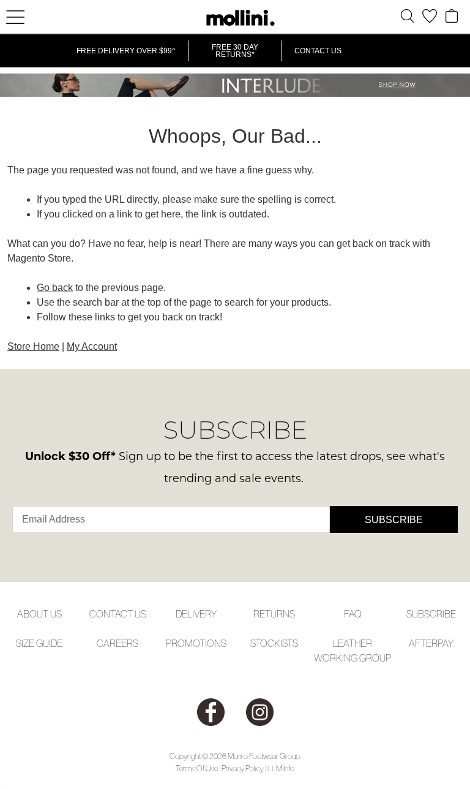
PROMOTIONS (196, 643)
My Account (92, 346)
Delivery (196, 613)
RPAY (442, 643)
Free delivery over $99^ (126, 51)
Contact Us (317, 51)
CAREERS (117, 643)
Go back (55, 287)
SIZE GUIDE (39, 643)
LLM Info (280, 768)
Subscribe (394, 520)
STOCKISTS (274, 643)
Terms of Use (197, 768)
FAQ (353, 613)
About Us (39, 613)
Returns (274, 613)
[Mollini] (235, 18)
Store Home (33, 346)
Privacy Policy (243, 768)
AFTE (420, 643)
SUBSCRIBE (431, 613)
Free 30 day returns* (235, 51)
